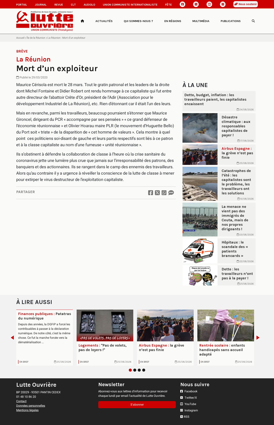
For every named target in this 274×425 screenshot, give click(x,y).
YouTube (190, 404)
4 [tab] (143, 370)
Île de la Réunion (36, 37)
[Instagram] (223, 4)
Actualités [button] (104, 21)
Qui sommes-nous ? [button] (138, 21)
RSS (186, 416)
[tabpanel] (44, 338)
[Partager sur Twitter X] (157, 193)
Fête (168, 4)
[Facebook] (182, 4)
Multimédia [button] (200, 21)
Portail (21, 4)
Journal (41, 4)
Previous (11, 338)
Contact (21, 401)
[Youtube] (209, 4)
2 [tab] (134, 370)
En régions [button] (172, 21)
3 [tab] (139, 370)
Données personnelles (30, 405)
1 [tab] (130, 370)
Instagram (191, 410)
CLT (73, 4)
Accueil (20, 37)
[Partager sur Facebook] (150, 193)
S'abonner (137, 404)
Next (259, 338)
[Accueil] (82, 21)
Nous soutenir (247, 4)
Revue (58, 4)
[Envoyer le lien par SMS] (171, 193)
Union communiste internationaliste (130, 4)
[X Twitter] (196, 4)
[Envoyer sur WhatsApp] (164, 193)
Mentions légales (27, 410)
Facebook (190, 391)
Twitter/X (190, 397)
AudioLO (89, 4)
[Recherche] (253, 21)
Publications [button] (231, 21)
